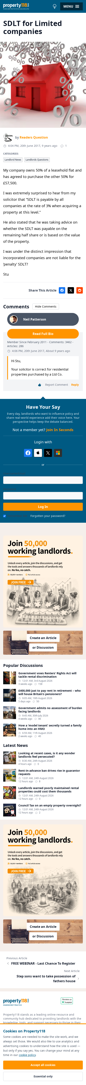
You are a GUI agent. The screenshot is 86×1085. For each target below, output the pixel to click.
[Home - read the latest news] (27, 6)
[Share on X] (71, 290)
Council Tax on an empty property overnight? (49, 805)
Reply (75, 385)
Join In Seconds (59, 429)
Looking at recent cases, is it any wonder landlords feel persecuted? (46, 754)
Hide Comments (45, 306)
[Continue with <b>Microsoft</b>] (58, 453)
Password (9, 489)
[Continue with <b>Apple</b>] (38, 453)
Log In (43, 507)
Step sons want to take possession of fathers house (46, 978)
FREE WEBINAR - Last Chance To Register (43, 963)
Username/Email (14, 473)
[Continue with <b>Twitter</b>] (48, 453)
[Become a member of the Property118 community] (43, 581)
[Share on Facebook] (62, 290)
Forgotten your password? (47, 516)
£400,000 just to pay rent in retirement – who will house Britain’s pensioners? (49, 692)
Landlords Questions (37, 159)
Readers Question (34, 137)
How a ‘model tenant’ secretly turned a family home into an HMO (50, 727)
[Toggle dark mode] (55, 6)
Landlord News (13, 159)
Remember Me (17, 516)
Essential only (43, 1076)
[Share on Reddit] (79, 290)
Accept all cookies (43, 1065)
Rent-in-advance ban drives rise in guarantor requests (49, 772)
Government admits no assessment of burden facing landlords (50, 709)
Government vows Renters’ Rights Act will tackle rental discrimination (47, 674)
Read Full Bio (43, 334)
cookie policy (27, 1055)
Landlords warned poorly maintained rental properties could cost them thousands (48, 789)
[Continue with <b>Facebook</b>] (28, 453)
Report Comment (56, 385)
